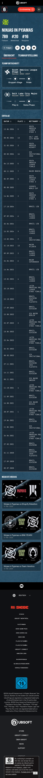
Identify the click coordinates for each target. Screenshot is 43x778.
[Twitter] (28, 47)
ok (35, 773)
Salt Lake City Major (34, 138)
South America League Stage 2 (32, 179)
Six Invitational (35, 239)
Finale (28, 82)
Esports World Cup (33, 187)
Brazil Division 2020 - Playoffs (33, 453)
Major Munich (34, 171)
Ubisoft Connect (21, 735)
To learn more (26, 772)
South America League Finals (32, 163)
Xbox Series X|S (21, 633)
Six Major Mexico (33, 403)
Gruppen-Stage (15, 82)
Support (21, 748)
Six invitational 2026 (35, 154)
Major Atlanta (32, 246)
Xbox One (21, 637)
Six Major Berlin (33, 314)
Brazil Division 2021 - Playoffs (33, 364)
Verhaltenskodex (21, 668)
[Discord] (21, 586)
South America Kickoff (32, 145)
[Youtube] (34, 47)
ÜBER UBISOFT (21, 740)
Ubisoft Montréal (21, 618)
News (21, 744)
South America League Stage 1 (32, 129)
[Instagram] (23, 47)
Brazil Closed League (32, 216)
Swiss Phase (29, 105)
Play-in (15, 105)
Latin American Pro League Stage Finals (35, 289)
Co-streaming (25, 9)
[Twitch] (17, 47)
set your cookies (11, 774)
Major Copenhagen (34, 261)
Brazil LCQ (34, 207)
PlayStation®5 (21, 641)
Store (21, 731)
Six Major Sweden (33, 379)
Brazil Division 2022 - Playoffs (33, 299)
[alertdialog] (21, 767)
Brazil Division (33, 308)
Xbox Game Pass (21, 629)
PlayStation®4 (21, 645)
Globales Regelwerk (21, 663)
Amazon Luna (21, 653)
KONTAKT (21, 756)
